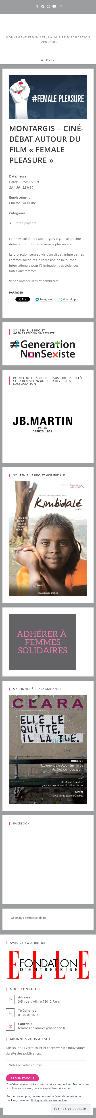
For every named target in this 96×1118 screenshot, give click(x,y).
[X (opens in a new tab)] (37, 6)
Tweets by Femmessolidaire (27, 918)
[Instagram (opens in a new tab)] (48, 6)
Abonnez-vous (22, 1078)
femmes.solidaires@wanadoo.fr (41, 1028)
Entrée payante (25, 223)
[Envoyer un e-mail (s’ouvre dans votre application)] (59, 6)
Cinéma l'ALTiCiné (22, 203)
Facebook (21, 823)
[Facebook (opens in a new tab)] (43, 6)
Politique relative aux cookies (49, 1100)
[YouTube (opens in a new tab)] (54, 6)
